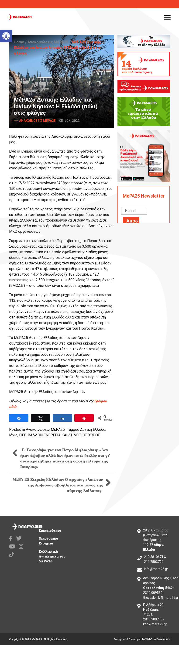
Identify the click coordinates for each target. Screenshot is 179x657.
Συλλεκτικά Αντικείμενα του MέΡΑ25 (52, 556)
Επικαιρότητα (50, 530)
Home (19, 42)
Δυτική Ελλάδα (92, 429)
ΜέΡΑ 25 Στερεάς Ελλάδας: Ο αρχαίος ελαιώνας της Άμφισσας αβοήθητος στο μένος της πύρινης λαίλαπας (58, 485)
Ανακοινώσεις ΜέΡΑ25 (48, 42)
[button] (6, 36)
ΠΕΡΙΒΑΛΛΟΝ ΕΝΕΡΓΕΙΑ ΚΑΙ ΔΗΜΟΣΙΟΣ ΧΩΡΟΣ (59, 435)
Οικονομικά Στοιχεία (48, 541)
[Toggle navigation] (167, 17)
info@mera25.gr (156, 569)
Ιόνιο (13, 435)
